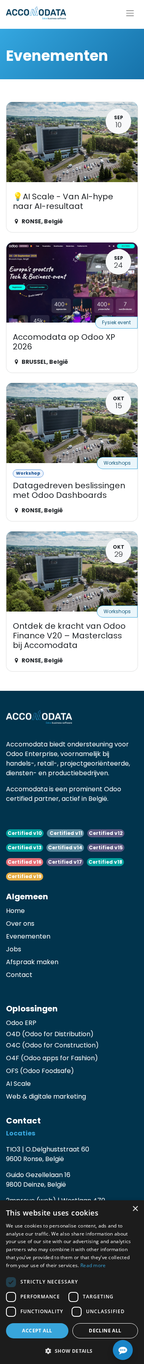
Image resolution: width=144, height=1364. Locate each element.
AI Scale (18, 1083)
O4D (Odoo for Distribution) (50, 1034)
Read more (93, 1265)
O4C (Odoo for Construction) (52, 1045)
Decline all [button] (105, 1330)
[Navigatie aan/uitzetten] (130, 12)
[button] (72, 1351)
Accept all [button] (37, 1330)
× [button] (135, 1209)
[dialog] (72, 1282)
